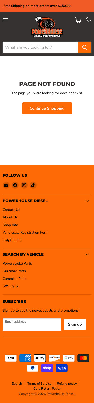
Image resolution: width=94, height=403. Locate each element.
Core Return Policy (47, 388)
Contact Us (11, 209)
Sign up (75, 324)
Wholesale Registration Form (25, 232)
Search (17, 383)
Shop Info (10, 225)
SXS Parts (11, 286)
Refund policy (67, 383)
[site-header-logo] (47, 26)
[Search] (84, 47)
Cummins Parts (15, 278)
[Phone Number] (88, 21)
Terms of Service (39, 383)
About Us (10, 217)
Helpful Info (12, 240)
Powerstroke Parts (17, 263)
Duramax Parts (14, 271)
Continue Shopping (47, 108)
